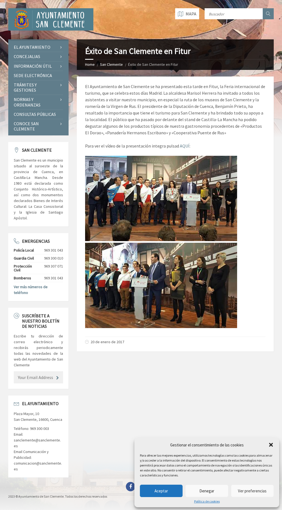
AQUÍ (184, 146)
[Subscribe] (57, 378)
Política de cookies (207, 501)
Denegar (206, 490)
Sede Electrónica (33, 75)
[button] (271, 445)
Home (90, 64)
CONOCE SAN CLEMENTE (26, 126)
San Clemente (111, 64)
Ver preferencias (252, 490)
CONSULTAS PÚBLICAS (35, 114)
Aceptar (161, 490)
